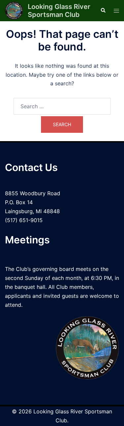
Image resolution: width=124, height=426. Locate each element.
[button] (102, 10)
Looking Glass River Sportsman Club (59, 11)
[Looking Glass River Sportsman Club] (14, 11)
